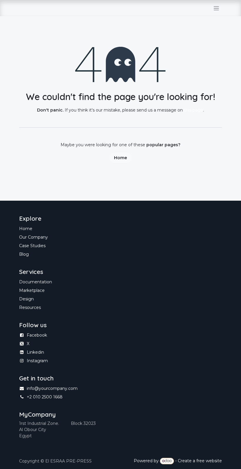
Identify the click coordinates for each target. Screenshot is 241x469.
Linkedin (35, 352)
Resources (30, 307)
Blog (24, 254)
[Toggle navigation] (216, 8)
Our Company (33, 237)
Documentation (35, 282)
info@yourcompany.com (52, 388)
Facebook (37, 335)
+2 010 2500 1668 (45, 397)
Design (26, 299)
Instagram (37, 360)
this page (193, 110)
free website (209, 460)
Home (120, 157)
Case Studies (32, 245)
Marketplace (32, 290)
